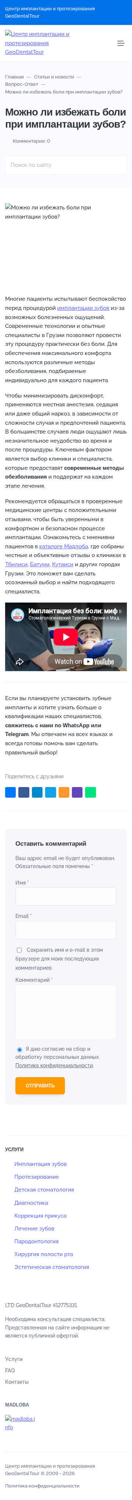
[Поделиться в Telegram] (37, 792)
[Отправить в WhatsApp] (90, 792)
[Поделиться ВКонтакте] (10, 792)
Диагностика (31, 1203)
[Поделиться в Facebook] (23, 792)
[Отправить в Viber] (77, 792)
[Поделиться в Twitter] (50, 792)
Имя (22, 883)
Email (23, 916)
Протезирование (36, 1177)
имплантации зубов (83, 308)
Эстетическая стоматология (51, 1267)
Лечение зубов (34, 1228)
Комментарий (34, 980)
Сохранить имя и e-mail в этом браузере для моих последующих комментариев (59, 959)
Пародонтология (36, 1241)
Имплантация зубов (40, 1164)
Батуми (40, 564)
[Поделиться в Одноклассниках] (64, 792)
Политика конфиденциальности (54, 1065)
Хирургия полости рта (43, 1254)
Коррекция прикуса (40, 1215)
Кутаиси (62, 564)
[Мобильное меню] (121, 43)
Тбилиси (16, 564)
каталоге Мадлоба (63, 546)
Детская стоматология (44, 1189)
